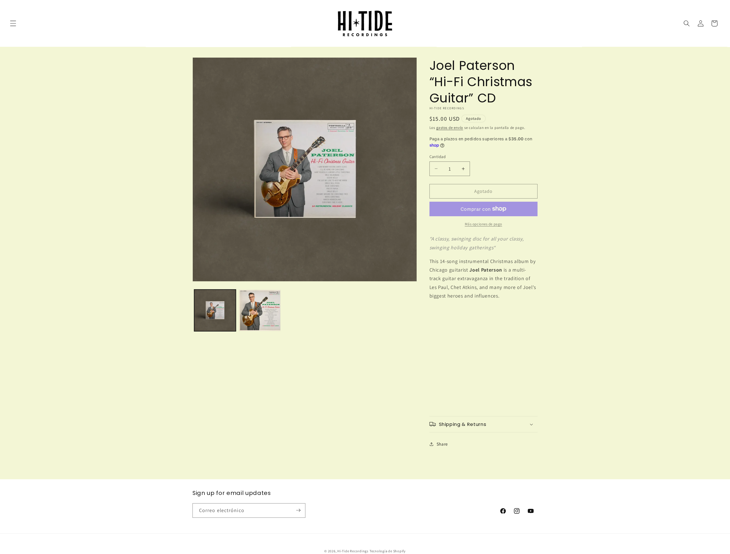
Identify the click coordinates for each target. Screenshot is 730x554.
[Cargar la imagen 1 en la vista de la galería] (215, 310)
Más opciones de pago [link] (483, 223)
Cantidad (437, 156)
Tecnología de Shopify (388, 551)
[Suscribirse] (298, 510)
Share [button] (442, 444)
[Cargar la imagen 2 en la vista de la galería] (260, 310)
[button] (13, 23)
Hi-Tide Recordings (352, 551)
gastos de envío (449, 127)
